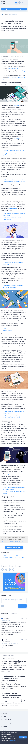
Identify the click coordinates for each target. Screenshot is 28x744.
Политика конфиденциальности (10, 723)
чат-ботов (16, 105)
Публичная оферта (6, 719)
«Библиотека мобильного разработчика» (12, 541)
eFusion (6, 14)
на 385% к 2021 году (13, 68)
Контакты (4, 726)
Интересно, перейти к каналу (14, 547)
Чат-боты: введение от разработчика (14, 150)
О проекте (4, 713)
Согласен (23, 737)
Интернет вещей (12, 208)
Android (5, 566)
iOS (12, 566)
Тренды (19, 566)
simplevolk (15, 643)
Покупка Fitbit (14, 196)
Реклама (3, 716)
